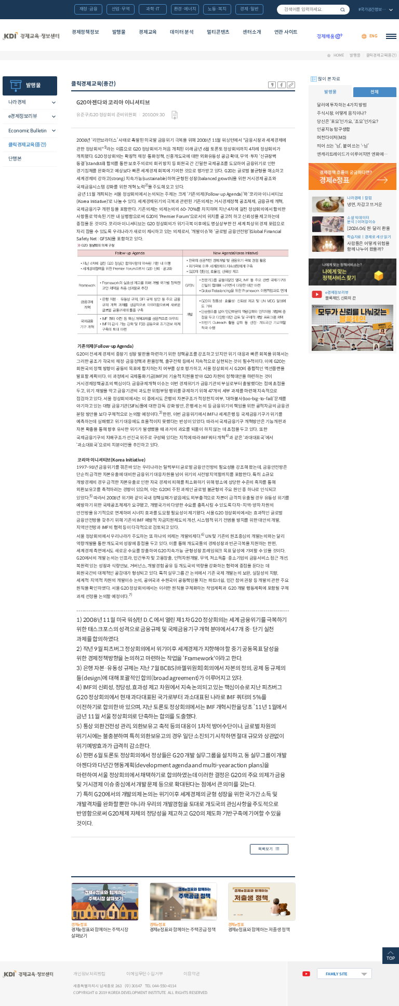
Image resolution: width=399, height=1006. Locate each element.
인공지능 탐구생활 (333, 129)
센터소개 (252, 32)
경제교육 (148, 32)
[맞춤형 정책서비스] (352, 272)
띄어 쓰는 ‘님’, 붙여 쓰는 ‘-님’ (343, 145)
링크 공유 (291, 84)
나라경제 (17, 102)
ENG (373, 36)
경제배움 (330, 36)
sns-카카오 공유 (272, 84)
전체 (374, 91)
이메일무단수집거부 (144, 973)
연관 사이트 (286, 32)
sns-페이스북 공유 (281, 84)
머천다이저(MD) (332, 137)
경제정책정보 (85, 32)
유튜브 (306, 973)
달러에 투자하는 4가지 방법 (342, 104)
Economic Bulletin (27, 131)
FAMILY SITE (337, 974)
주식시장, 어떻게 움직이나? (341, 113)
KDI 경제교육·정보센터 (31, 36)
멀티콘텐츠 (218, 32)
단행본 (15, 159)
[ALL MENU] (391, 36)
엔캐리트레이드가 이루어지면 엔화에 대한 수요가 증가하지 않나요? (352, 154)
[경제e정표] (352, 176)
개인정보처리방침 (89, 973)
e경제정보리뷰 (22, 116)
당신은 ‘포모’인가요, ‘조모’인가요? (347, 121)
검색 (343, 10)
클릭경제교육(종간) (381, 55)
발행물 (119, 32)
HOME (338, 55)
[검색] (313, 10)
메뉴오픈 (51, 103)
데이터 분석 (182, 32)
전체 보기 (375, 10)
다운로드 (174, 115)
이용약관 (191, 973)
